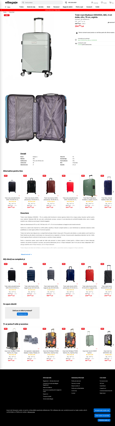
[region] (57, 10)
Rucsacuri (56, 7)
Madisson (35, 156)
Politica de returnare (76, 381)
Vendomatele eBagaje (48, 398)
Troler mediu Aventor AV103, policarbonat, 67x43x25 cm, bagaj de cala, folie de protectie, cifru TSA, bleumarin (70, 287)
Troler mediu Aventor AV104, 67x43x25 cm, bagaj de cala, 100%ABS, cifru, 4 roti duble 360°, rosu (89, 287)
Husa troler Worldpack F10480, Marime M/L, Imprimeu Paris (51, 352)
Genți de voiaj (31, 7)
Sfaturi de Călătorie (47, 387)
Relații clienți (102, 393)
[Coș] (111, 2)
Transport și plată (47, 396)
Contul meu (74, 390)
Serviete (41, 7)
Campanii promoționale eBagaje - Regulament (51, 384)
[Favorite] (103, 2)
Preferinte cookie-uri (104, 420)
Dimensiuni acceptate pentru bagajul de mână (52, 390)
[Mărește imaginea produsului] (36, 47)
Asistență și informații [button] (77, 377)
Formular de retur (104, 381)
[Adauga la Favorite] (19, 195)
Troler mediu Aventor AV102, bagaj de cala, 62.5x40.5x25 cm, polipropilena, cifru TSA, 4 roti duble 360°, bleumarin (31, 287)
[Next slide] (113, 191)
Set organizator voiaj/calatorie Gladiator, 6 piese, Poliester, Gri (32, 352)
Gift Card (102, 383)
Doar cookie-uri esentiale (102, 415)
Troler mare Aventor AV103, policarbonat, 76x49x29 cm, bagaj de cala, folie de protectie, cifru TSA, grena (51, 199)
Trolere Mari (11, 12)
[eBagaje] (11, 2)
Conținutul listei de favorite (106, 390)
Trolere (21, 7)
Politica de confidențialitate (77, 388)
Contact (73, 393)
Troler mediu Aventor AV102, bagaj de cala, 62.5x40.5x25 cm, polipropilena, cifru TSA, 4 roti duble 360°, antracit (51, 287)
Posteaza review (22, 314)
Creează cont (103, 388)
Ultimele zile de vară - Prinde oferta (57, 10)
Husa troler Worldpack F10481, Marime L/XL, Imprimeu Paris (70, 352)
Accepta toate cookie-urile (102, 410)
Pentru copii (79, 7)
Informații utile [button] (47, 377)
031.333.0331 (72, 2)
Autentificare (103, 385)
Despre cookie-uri (75, 385)
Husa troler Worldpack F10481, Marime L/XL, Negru (12, 352)
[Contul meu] (95, 2)
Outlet (97, 7)
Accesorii (89, 7)
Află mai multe (31, 412)
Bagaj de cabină (67, 7)
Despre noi (45, 394)
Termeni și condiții (75, 383)
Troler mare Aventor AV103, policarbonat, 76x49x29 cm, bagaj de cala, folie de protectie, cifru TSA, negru (32, 199)
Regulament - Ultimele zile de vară (51, 381)
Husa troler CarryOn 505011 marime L (90, 352)
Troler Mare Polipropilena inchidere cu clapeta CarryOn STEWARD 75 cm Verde (89, 199)
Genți (48, 7)
